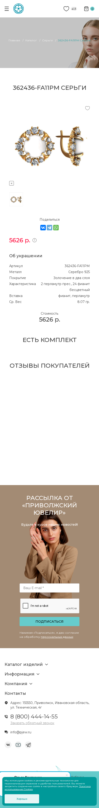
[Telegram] (49, 227)
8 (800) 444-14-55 (34, 716)
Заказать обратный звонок (32, 723)
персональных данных (57, 636)
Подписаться (49, 621)
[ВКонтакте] (43, 227)
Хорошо (22, 798)
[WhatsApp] (56, 227)
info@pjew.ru (20, 732)
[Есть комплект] (49, 183)
